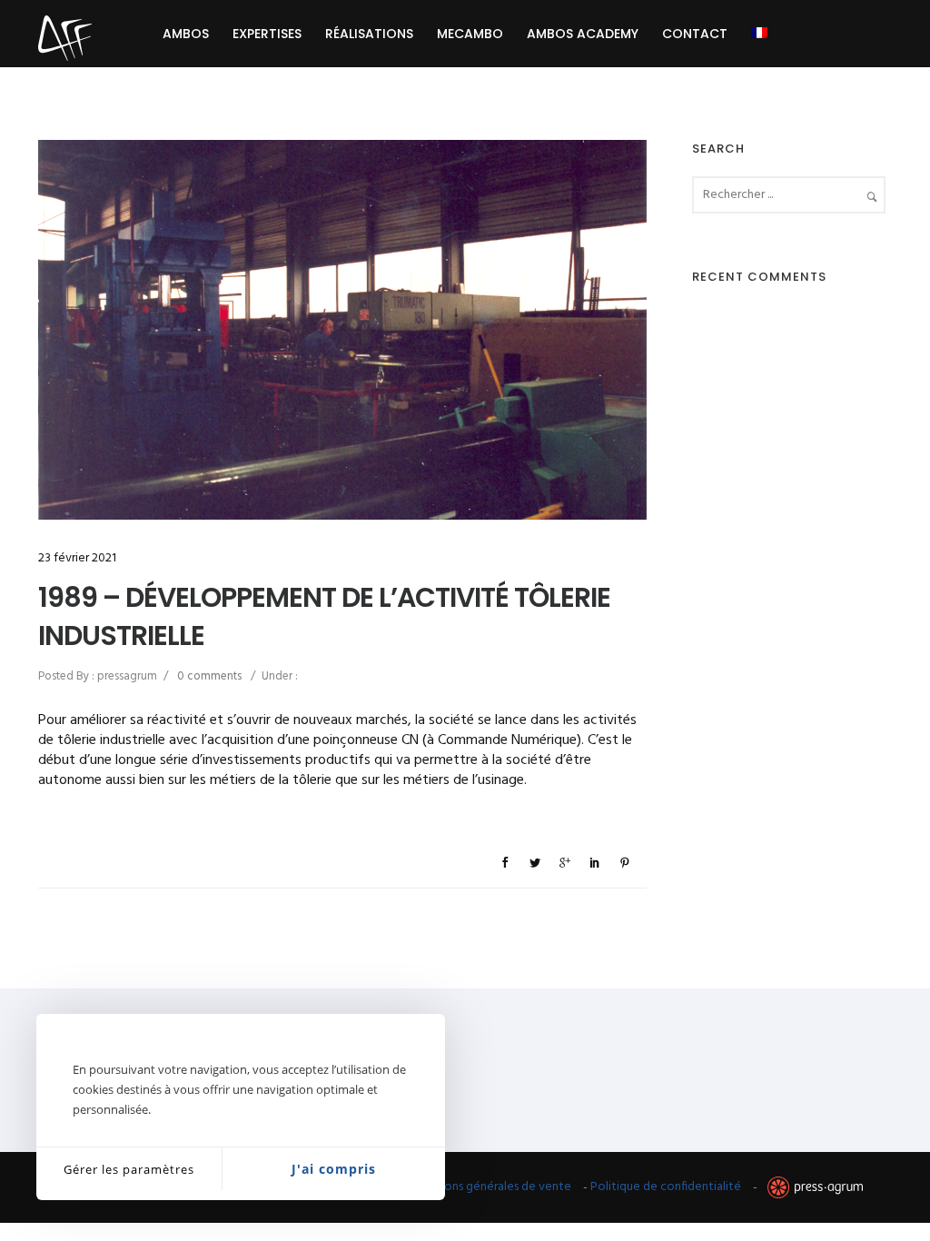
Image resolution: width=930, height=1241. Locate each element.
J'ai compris (334, 1168)
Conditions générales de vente (487, 1186)
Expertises (267, 34)
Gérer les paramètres (129, 1169)
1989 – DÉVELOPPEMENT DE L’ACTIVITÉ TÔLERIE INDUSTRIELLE (324, 617)
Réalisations (369, 34)
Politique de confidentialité (665, 1186)
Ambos (186, 34)
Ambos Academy (582, 34)
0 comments (209, 676)
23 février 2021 (77, 558)
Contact (694, 34)
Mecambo (470, 34)
